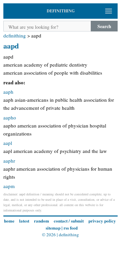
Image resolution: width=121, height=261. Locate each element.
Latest (24, 220)
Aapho (9, 117)
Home (9, 220)
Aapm (9, 186)
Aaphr (9, 160)
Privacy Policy (102, 220)
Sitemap (53, 228)
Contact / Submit (69, 220)
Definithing (14, 35)
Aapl (7, 143)
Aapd (11, 45)
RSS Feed (71, 228)
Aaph (8, 91)
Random (41, 220)
